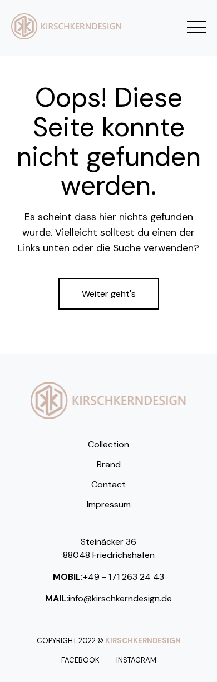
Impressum (109, 504)
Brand (109, 464)
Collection (108, 444)
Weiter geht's (109, 294)
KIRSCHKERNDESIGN (143, 640)
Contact (108, 484)
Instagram (136, 660)
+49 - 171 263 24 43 (123, 577)
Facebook (80, 660)
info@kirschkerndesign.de (120, 598)
